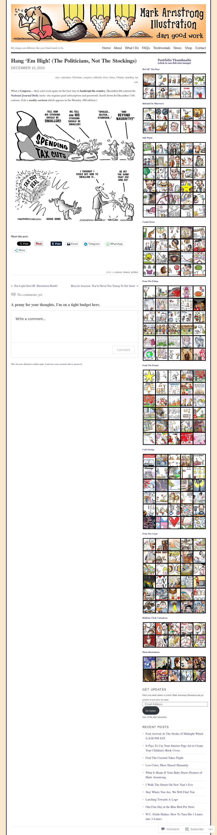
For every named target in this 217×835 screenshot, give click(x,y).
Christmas (77, 77)
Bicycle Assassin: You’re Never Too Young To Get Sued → (104, 286)
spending (129, 77)
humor (126, 271)
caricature (66, 77)
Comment (123, 350)
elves (105, 77)
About (118, 47)
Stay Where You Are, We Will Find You (170, 792)
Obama (120, 77)
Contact (200, 47)
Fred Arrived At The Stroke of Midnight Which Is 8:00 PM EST (174, 736)
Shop (188, 47)
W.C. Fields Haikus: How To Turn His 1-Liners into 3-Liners (174, 816)
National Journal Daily (25, 95)
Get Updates (154, 689)
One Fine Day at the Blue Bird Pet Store (170, 807)
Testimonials (161, 47)
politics (134, 271)
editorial (97, 77)
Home (106, 47)
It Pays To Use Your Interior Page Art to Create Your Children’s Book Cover (174, 748)
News (178, 47)
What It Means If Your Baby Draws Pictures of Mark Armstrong (174, 774)
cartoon (118, 271)
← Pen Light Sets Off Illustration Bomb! (34, 286)
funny (112, 77)
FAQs (146, 47)
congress (87, 77)
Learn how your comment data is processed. (63, 364)
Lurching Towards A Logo (162, 799)
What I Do (132, 47)
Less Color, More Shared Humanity (167, 765)
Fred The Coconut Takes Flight (164, 758)
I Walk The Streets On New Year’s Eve (169, 785)
